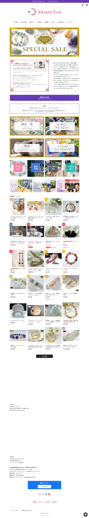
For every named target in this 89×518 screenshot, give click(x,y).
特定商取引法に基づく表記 (26, 510)
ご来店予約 (39, 22)
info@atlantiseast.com (29, 477)
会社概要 (46, 22)
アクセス (53, 22)
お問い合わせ (61, 22)
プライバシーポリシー (15, 510)
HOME (16, 22)
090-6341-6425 (20, 475)
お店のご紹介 (24, 22)
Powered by (43, 515)
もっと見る (44, 356)
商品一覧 (32, 22)
